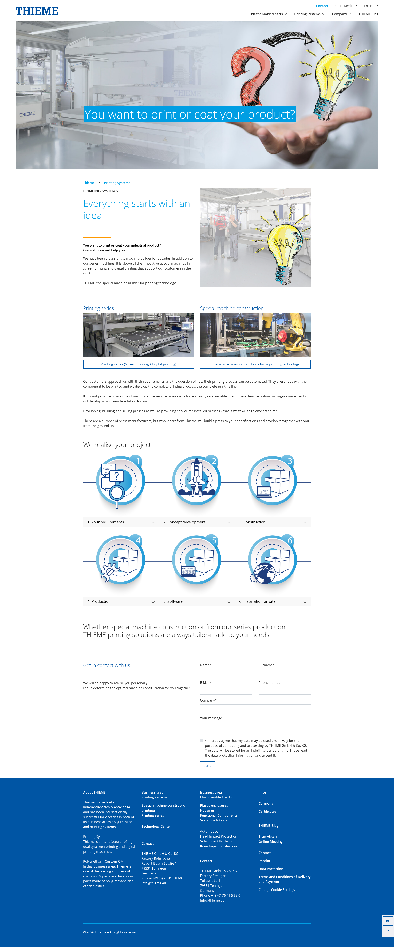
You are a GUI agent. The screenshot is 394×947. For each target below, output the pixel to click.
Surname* (267, 665)
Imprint (264, 860)
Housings (207, 810)
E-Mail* (205, 682)
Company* (208, 700)
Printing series (153, 815)
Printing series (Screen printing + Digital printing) (138, 364)
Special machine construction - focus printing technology (256, 364)
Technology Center (156, 826)
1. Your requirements (105, 522)
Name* (205, 665)
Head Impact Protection (218, 836)
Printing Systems (117, 183)
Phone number (270, 682)
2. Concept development (184, 522)
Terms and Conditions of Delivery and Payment (285, 879)
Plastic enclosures (214, 805)
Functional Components (218, 815)
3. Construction (252, 522)
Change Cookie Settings (277, 889)
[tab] (121, 522)
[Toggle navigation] (85, 179)
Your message (211, 718)
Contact (322, 5)
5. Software (173, 601)
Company (266, 803)
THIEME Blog (368, 14)
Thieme (89, 183)
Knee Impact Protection (218, 846)
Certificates (267, 811)
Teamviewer (268, 836)
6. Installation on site (257, 601)
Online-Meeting (271, 841)
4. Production (99, 601)
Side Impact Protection (218, 841)
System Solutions (213, 820)
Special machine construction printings (164, 808)
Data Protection (271, 868)
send (207, 765)
